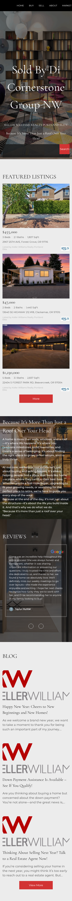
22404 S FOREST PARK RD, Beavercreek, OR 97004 (32, 382)
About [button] (53, 5)
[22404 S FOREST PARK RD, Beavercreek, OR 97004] (36, 346)
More (36, 398)
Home (20, 5)
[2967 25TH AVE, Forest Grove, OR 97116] (36, 206)
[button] (64, 149)
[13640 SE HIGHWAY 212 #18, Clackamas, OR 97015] (36, 276)
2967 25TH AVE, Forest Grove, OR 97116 (25, 241)
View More (36, 885)
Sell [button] (41, 5)
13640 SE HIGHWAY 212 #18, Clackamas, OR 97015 (31, 312)
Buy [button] (31, 5)
